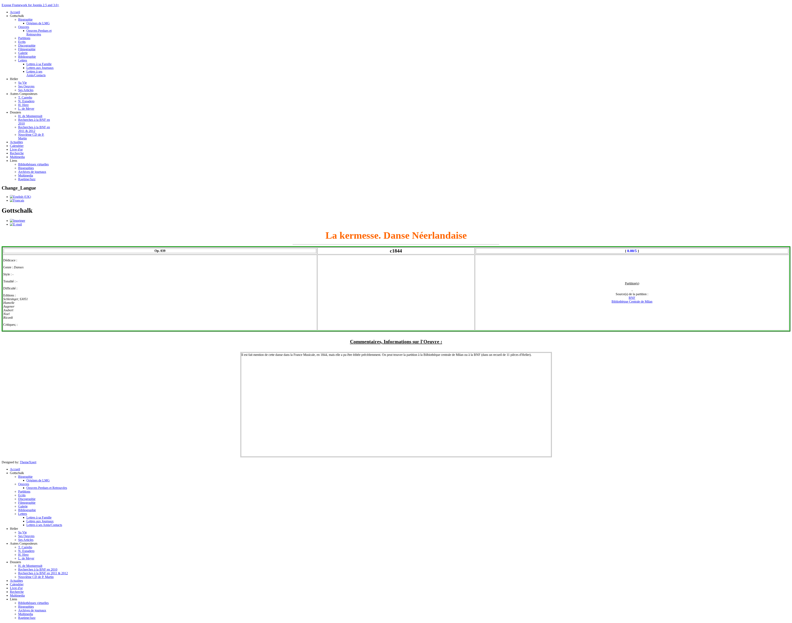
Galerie (23, 53)
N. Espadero (26, 101)
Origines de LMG (38, 23)
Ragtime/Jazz (26, 179)
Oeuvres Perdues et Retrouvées (39, 32)
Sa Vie (22, 82)
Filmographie (26, 49)
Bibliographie (27, 56)
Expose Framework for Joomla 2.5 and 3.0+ (30, 5)
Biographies (26, 168)
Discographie (26, 45)
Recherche (17, 153)
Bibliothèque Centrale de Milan (632, 301)
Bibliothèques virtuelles (33, 164)
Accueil (15, 12)
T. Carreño (25, 97)
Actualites (16, 142)
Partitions (24, 38)
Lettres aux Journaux (40, 68)
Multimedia (17, 157)
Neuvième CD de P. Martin (36, 577)
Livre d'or (16, 149)
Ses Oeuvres (26, 86)
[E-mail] (16, 224)
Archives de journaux (32, 171)
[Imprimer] (17, 220)
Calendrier (17, 145)
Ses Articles (25, 90)
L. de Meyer (26, 108)
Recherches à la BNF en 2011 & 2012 (34, 129)
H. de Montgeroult (30, 116)
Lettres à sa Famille (39, 64)
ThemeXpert (28, 462)
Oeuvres (23, 27)
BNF (632, 298)
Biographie (25, 19)
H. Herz (23, 105)
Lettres (22, 60)
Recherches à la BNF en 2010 (37, 569)
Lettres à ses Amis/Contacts (36, 73)
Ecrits (22, 42)
